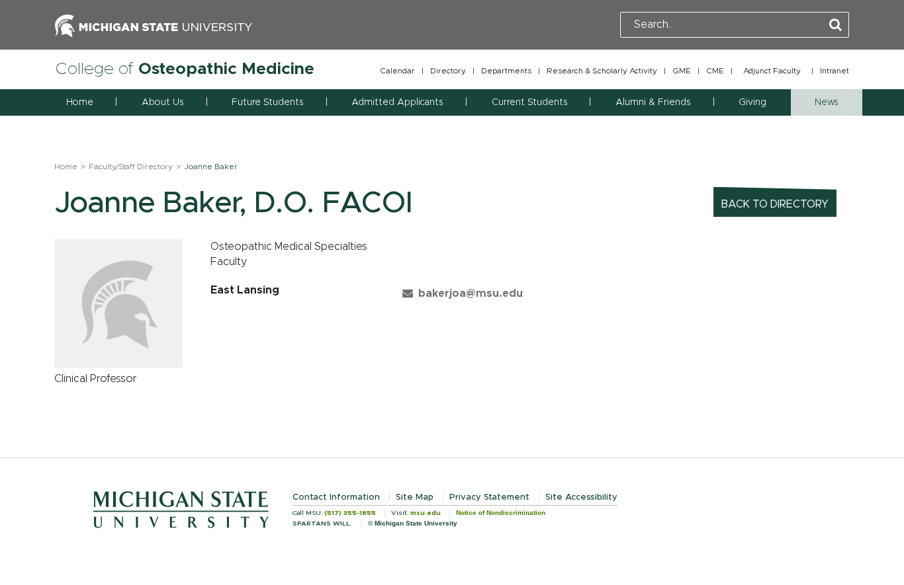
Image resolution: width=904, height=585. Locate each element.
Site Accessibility (581, 497)
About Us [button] (162, 102)
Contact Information (336, 497)
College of (184, 69)
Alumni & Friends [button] (652, 102)
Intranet (834, 71)
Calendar (397, 71)
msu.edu (425, 513)
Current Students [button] (529, 102)
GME (681, 71)
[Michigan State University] (153, 24)
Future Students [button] (267, 102)
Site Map (414, 497)
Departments (506, 71)
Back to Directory (775, 204)
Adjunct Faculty (772, 71)
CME (715, 71)
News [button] (826, 102)
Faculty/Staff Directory (131, 167)
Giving (752, 102)
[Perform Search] (835, 25)
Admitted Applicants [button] (397, 102)
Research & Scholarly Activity (602, 71)
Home (79, 102)
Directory (448, 71)
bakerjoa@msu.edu (470, 293)
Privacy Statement (489, 497)
